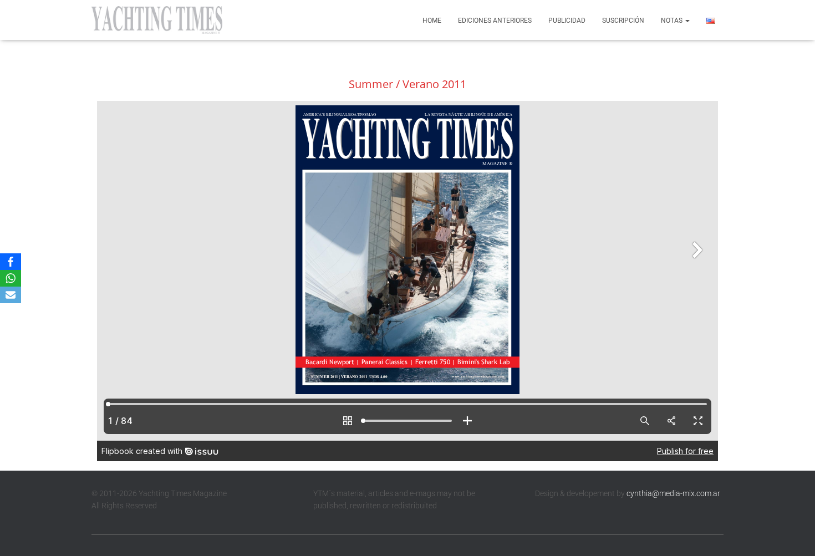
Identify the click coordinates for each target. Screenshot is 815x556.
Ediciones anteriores (495, 20)
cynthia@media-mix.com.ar (673, 493)
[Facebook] (10, 261)
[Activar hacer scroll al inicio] (793, 534)
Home (431, 20)
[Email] (10, 295)
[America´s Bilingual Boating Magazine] (157, 20)
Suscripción (623, 20)
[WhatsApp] (10, 278)
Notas (672, 20)
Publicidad (566, 20)
